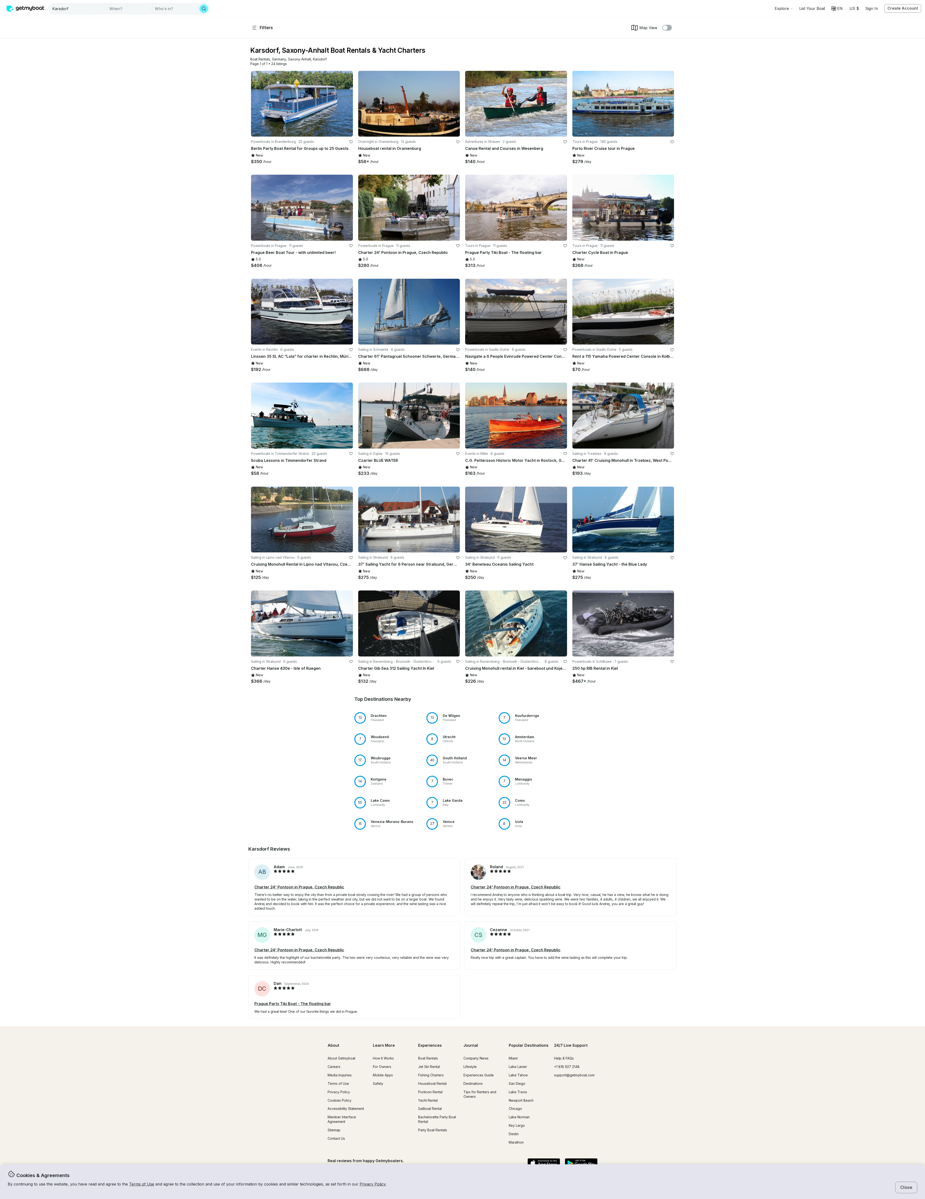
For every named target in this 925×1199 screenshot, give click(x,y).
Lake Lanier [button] (518, 1067)
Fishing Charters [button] (431, 1075)
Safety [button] (378, 1083)
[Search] (203, 8)
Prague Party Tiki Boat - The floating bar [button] (292, 1003)
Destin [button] (514, 1134)
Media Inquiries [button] (340, 1075)
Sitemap (334, 1130)
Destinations (473, 1083)
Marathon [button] (516, 1142)
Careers (334, 1067)
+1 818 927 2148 (567, 1067)
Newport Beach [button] (521, 1100)
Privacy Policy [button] (373, 1184)
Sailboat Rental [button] (430, 1108)
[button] (812, 8)
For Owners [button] (382, 1067)
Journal (470, 1045)
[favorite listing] (351, 142)
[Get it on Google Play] (581, 1163)
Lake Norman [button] (519, 1117)
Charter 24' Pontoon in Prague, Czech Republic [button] (299, 887)
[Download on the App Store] (544, 1163)
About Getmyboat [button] (341, 1058)
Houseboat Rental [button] (432, 1083)
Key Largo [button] (517, 1125)
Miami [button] (513, 1058)
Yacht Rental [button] (428, 1100)
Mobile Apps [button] (383, 1075)
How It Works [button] (383, 1058)
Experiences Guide (478, 1075)
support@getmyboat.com (574, 1075)
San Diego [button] (517, 1083)
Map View (648, 27)
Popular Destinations (528, 1045)
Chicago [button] (515, 1108)
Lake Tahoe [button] (518, 1075)
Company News (476, 1058)
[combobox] (77, 8)
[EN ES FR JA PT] (837, 8)
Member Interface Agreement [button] (342, 1119)
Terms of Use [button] (141, 1184)
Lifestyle (470, 1067)
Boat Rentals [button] (428, 1058)
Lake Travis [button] (518, 1092)
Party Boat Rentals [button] (432, 1130)
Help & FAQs (564, 1058)
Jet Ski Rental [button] (429, 1067)
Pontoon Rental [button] (430, 1092)
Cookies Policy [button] (339, 1100)
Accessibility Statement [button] (346, 1108)
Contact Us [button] (336, 1138)
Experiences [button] (430, 1045)
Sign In (871, 8)
